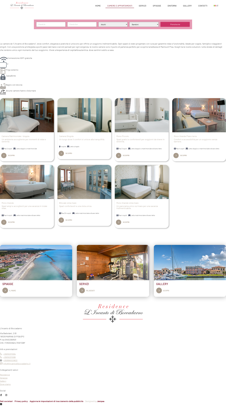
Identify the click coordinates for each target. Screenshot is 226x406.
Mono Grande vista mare (127, 203)
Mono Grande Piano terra (185, 136)
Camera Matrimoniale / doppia (15, 136)
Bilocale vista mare (67, 203)
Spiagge (157, 5)
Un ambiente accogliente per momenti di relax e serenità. (24, 140)
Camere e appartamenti (119, 5)
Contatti (202, 5)
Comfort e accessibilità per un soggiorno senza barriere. (195, 140)
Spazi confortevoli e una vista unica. (75, 206)
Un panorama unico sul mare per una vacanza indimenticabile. (137, 207)
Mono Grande (8, 203)
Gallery (187, 5)
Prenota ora (175, 24)
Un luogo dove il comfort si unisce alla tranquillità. (82, 139)
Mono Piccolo (122, 136)
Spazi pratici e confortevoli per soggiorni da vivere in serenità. (140, 140)
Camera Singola (66, 136)
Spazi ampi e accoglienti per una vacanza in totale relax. (24, 207)
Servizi (142, 5)
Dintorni (172, 5)
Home (98, 5)
